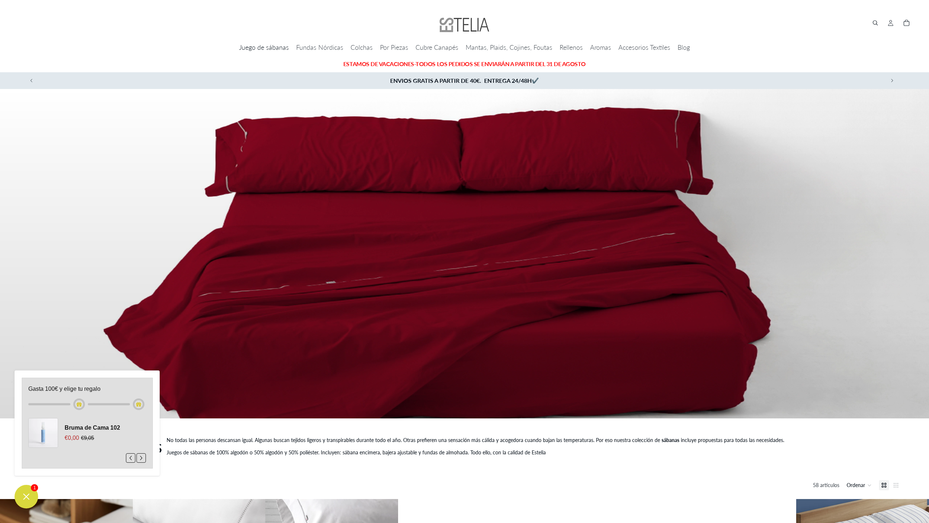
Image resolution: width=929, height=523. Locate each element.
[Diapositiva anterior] (32, 81)
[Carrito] (906, 23)
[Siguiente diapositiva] (892, 81)
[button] (859, 485)
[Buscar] (875, 23)
